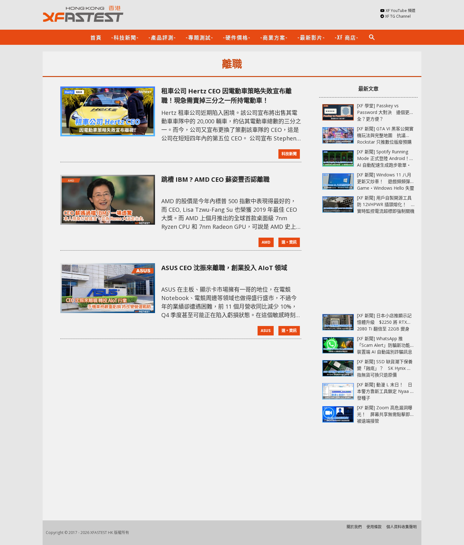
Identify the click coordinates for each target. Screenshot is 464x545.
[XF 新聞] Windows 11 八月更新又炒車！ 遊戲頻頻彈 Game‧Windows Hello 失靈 (385, 181)
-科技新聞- (125, 37)
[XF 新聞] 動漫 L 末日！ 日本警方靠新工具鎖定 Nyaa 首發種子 (385, 391)
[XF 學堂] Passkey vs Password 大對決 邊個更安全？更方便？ (385, 112)
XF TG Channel (398, 16)
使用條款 (374, 527)
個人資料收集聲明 (401, 527)
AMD (266, 242)
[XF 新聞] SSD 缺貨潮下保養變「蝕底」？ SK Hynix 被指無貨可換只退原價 (385, 368)
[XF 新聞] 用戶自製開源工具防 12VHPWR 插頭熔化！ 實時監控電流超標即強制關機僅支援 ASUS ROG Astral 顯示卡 (385, 211)
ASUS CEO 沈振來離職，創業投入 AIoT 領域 (224, 268)
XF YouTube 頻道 (400, 10)
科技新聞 (289, 154)
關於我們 (354, 527)
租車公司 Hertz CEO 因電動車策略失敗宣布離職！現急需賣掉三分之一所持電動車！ (226, 96)
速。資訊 (289, 242)
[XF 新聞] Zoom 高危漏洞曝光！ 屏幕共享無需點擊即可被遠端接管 (385, 414)
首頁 (96, 37)
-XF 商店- (347, 37)
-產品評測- (162, 37)
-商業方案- (274, 37)
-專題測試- (199, 37)
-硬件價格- (237, 37)
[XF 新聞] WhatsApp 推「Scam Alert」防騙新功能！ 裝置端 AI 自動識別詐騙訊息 (388, 345)
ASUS (266, 330)
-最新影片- (311, 37)
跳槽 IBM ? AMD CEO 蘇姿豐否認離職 (215, 179)
